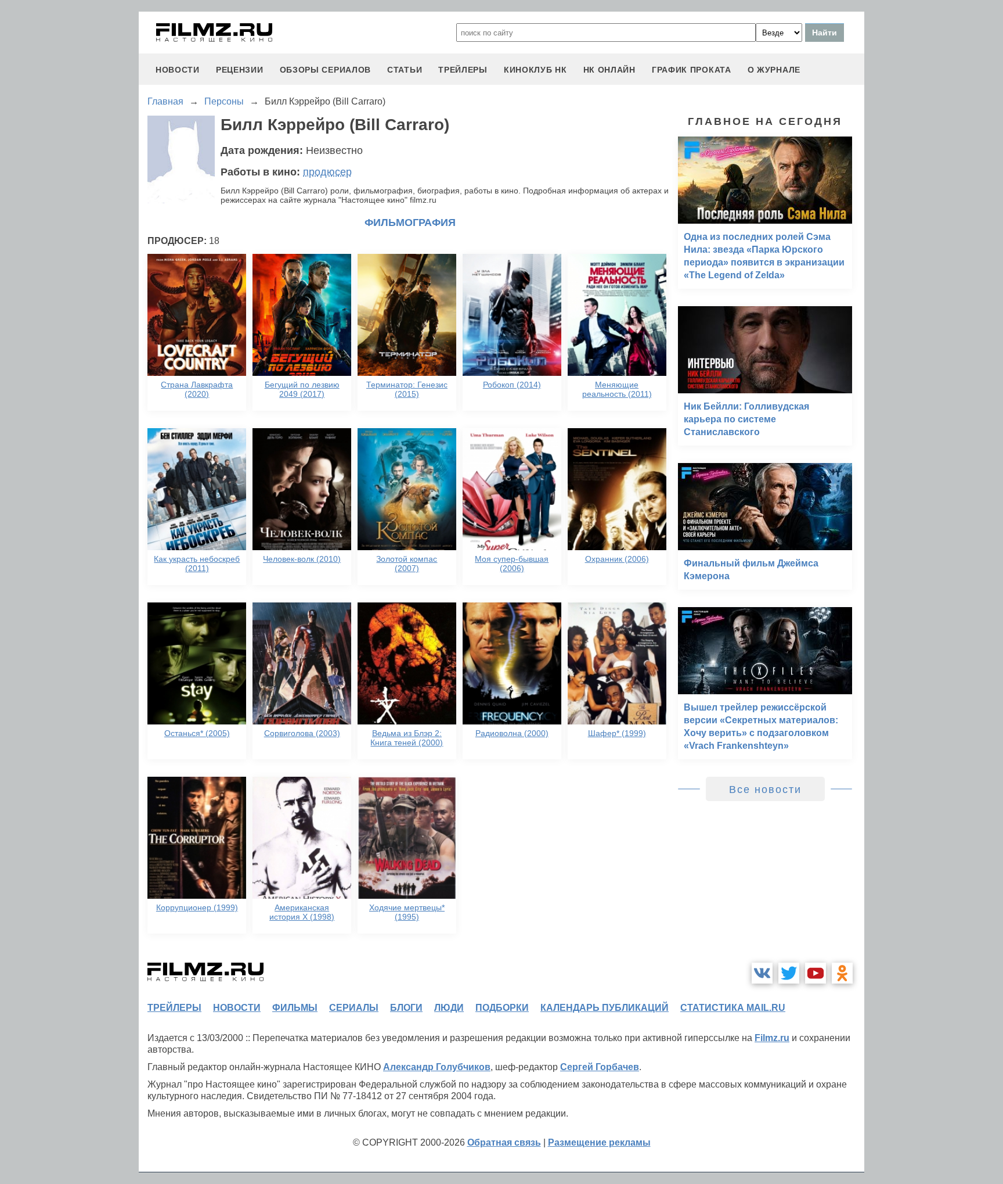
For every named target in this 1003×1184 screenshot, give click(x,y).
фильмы (295, 1008)
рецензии (240, 69)
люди (449, 1008)
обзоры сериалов (325, 69)
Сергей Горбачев (599, 1067)
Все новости (765, 789)
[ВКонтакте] (762, 973)
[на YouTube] (815, 973)
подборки (502, 1008)
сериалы (353, 1008)
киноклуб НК (535, 69)
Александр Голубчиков (436, 1067)
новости (178, 69)
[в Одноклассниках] (842, 973)
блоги (406, 1008)
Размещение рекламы (599, 1142)
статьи (404, 69)
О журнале (774, 69)
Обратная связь (504, 1142)
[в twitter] (788, 973)
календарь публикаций (604, 1008)
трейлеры (463, 69)
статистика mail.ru (732, 1008)
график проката (691, 69)
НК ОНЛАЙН (609, 69)
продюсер (327, 172)
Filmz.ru (772, 1038)
